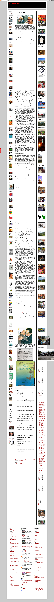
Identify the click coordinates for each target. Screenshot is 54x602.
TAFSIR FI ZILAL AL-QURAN (25, 590)
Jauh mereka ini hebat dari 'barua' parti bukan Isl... (42, 440)
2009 (39, 504)
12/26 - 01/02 (40, 367)
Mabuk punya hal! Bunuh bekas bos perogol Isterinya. (41, 407)
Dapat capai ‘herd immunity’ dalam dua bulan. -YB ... (42, 436)
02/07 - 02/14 (40, 488)
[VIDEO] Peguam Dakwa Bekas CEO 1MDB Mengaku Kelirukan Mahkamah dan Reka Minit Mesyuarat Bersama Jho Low (14, 553)
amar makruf (21, 312)
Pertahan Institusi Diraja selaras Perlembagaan (41, 439)
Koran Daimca (36, 559)
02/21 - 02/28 (40, 486)
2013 (39, 500)
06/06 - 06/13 (40, 393)
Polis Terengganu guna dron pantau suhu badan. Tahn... (42, 462)
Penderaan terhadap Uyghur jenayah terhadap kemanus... (42, 411)
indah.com (23, 567)
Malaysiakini (36, 582)
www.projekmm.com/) (37, 587)
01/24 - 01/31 (40, 490)
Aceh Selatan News (37, 543)
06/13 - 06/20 (40, 392)
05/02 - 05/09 (40, 477)
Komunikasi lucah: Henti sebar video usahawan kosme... (41, 400)
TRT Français (36, 556)
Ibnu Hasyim (14, 3)
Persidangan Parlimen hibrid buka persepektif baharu (42, 458)
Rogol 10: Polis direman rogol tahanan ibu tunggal (42, 434)
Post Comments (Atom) (20, 460)
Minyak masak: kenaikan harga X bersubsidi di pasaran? (41, 431)
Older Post (34, 459)
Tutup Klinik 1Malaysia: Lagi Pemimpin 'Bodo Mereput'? (42, 433)
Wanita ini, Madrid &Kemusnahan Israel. (41, 453)
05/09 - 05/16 (40, 476)
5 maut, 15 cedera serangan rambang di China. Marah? (42, 468)
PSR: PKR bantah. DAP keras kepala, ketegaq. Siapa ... (41, 442)
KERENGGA (11, 529)
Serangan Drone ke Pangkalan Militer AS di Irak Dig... (41, 464)
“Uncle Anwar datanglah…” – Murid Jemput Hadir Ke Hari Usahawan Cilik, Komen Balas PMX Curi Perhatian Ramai (14, 537)
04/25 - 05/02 (40, 478)
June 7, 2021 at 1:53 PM (19, 452)
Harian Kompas (36, 581)
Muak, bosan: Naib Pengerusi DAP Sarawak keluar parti (42, 395)
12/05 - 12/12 (40, 369)
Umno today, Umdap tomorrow (12, 563)
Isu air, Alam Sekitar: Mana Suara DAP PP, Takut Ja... (42, 409)
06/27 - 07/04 (40, 390)
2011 (39, 502)
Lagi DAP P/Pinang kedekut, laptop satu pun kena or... (42, 447)
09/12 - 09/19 (40, 380)
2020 (39, 494)
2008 (39, 505)
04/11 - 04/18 (40, 480)
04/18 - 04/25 (40, 479)
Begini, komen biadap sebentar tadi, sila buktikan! (41, 450)
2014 (39, 499)
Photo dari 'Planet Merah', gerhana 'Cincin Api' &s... (42, 404)
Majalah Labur (23, 535)
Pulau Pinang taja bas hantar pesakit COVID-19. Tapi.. (42, 429)
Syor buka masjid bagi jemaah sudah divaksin (41, 425)
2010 (39, 503)
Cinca (10, 576)
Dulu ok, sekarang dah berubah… (41, 456)
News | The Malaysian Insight (38, 580)
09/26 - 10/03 (40, 378)
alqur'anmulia (23, 579)
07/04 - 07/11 (40, 389)
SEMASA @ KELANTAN (25, 560)
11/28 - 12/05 (40, 370)
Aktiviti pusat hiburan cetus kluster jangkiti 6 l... (42, 437)
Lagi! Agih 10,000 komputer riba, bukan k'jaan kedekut (42, 455)
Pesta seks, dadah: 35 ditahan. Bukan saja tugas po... (42, 402)
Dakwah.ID (36, 535)
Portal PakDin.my (12, 551)
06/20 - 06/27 (40, 391)
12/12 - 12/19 (40, 368)
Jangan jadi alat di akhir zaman (13, 574)
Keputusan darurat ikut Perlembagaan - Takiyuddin (41, 397)
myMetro (36, 579)
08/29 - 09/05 (40, 382)
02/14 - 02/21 (40, 487)
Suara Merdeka (11, 532)
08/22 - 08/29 (40, 383)
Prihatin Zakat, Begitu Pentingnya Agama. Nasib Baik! (42, 416)
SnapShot (11, 584)
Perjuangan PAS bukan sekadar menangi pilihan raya (42, 420)
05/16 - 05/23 (40, 475)
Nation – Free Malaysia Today (13, 539)
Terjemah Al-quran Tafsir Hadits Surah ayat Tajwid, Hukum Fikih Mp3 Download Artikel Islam (26, 588)
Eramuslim (36, 546)
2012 (39, 501)
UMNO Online (11, 548)
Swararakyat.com (37, 532)
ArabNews (36, 538)
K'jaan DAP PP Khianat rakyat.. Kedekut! (41, 448)
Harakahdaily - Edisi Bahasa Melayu (39, 562)
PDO (10, 542)
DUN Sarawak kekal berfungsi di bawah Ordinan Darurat (41, 460)
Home (25, 459)
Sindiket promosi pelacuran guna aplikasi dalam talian (42, 414)
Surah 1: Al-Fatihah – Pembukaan (25, 582)
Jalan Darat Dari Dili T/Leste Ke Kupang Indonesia (42, 445)
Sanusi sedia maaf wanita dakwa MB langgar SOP (42, 452)
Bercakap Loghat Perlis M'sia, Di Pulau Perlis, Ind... (41, 471)
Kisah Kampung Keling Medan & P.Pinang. (41, 422)
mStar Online (36, 576)
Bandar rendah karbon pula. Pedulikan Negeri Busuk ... (42, 444)
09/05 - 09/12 (40, 381)
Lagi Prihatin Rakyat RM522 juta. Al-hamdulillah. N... (42, 472)
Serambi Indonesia (37, 529)
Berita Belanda (36, 549)
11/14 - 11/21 (40, 372)
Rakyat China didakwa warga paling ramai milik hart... (42, 398)
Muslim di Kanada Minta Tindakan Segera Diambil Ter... (42, 418)
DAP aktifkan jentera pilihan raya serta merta (14, 582)
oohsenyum (23, 529)
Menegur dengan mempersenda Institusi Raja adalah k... (41, 424)
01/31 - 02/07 (40, 489)
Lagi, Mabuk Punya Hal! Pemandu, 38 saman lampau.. (41, 413)
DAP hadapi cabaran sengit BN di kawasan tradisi (14, 561)
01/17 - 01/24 (40, 491)
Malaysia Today (11, 568)
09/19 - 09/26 (40, 379)
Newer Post (16, 459)
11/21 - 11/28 (40, 371)
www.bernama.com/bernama (38, 563)
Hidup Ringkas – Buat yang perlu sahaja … (39, 575)
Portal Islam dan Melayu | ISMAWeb (14, 565)
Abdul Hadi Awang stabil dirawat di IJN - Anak (41, 465)
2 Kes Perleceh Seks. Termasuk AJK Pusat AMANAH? (41, 427)
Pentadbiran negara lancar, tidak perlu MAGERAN (42, 405)
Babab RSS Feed (24, 550)
